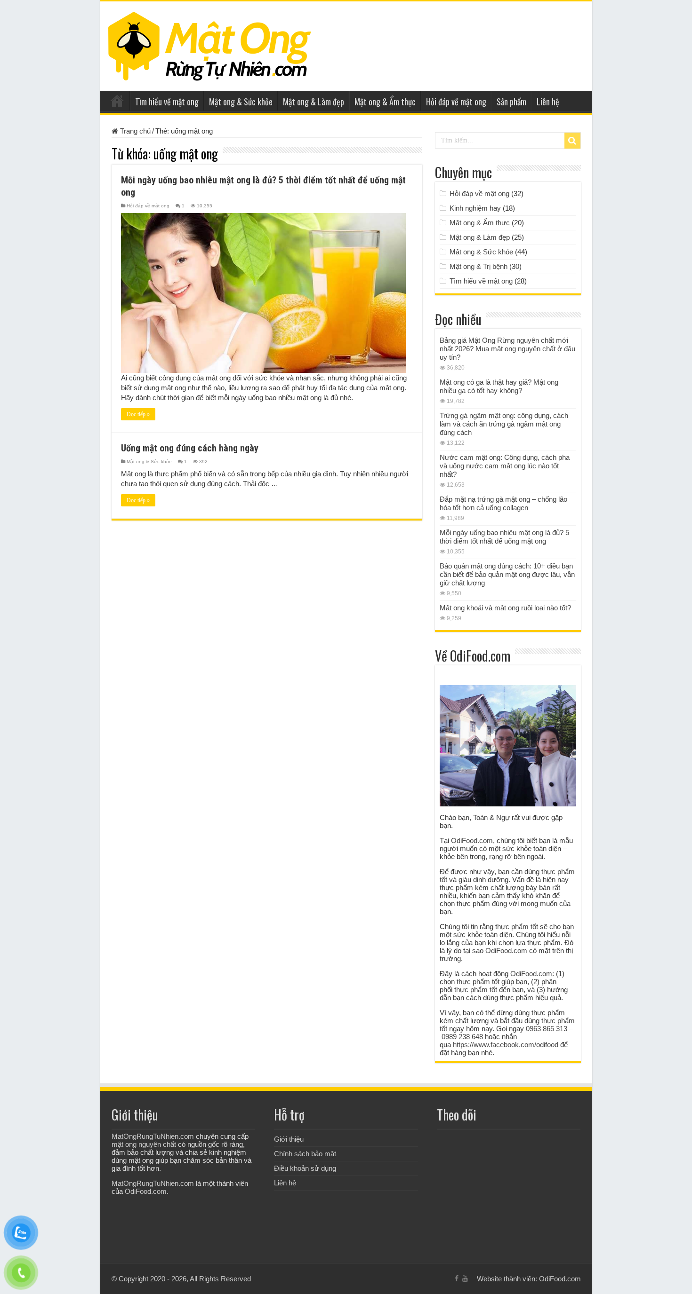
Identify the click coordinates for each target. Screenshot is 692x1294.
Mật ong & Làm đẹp (313, 101)
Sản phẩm (511, 101)
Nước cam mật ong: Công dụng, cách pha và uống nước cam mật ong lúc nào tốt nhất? (505, 465)
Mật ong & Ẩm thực (385, 101)
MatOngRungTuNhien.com (153, 1136)
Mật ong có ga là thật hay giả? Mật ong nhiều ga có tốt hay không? (499, 386)
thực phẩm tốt (516, 927)
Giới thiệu (289, 1139)
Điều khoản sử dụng (305, 1168)
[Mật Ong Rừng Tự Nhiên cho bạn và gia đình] (209, 44)
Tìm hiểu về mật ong (167, 101)
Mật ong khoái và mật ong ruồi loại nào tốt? (505, 608)
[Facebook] (456, 1278)
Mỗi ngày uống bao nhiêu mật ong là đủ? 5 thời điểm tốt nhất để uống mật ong (504, 537)
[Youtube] (465, 1278)
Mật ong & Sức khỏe (241, 101)
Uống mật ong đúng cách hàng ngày (189, 448)
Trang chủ (117, 100)
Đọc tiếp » (138, 414)
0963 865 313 (546, 1029)
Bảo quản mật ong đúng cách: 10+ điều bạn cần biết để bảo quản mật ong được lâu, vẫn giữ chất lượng (507, 574)
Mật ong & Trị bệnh (478, 266)
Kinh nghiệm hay (475, 208)
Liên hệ (548, 101)
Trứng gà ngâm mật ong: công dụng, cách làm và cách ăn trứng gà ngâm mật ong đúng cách (504, 423)
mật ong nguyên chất (144, 1144)
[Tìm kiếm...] (572, 141)
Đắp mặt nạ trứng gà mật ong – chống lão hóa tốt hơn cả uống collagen (503, 503)
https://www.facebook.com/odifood (505, 1045)
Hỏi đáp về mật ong (456, 101)
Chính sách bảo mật (305, 1154)
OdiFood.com (472, 840)
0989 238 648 (462, 1037)
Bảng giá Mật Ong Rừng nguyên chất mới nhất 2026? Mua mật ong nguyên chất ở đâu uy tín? (507, 348)
